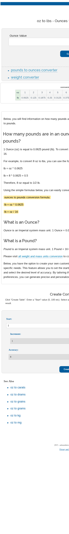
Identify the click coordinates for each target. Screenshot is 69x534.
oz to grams (18, 408)
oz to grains (17, 401)
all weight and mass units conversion (40, 256)
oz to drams (18, 394)
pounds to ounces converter (34, 70)
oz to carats (17, 387)
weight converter (25, 77)
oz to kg (15, 415)
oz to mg (16, 422)
